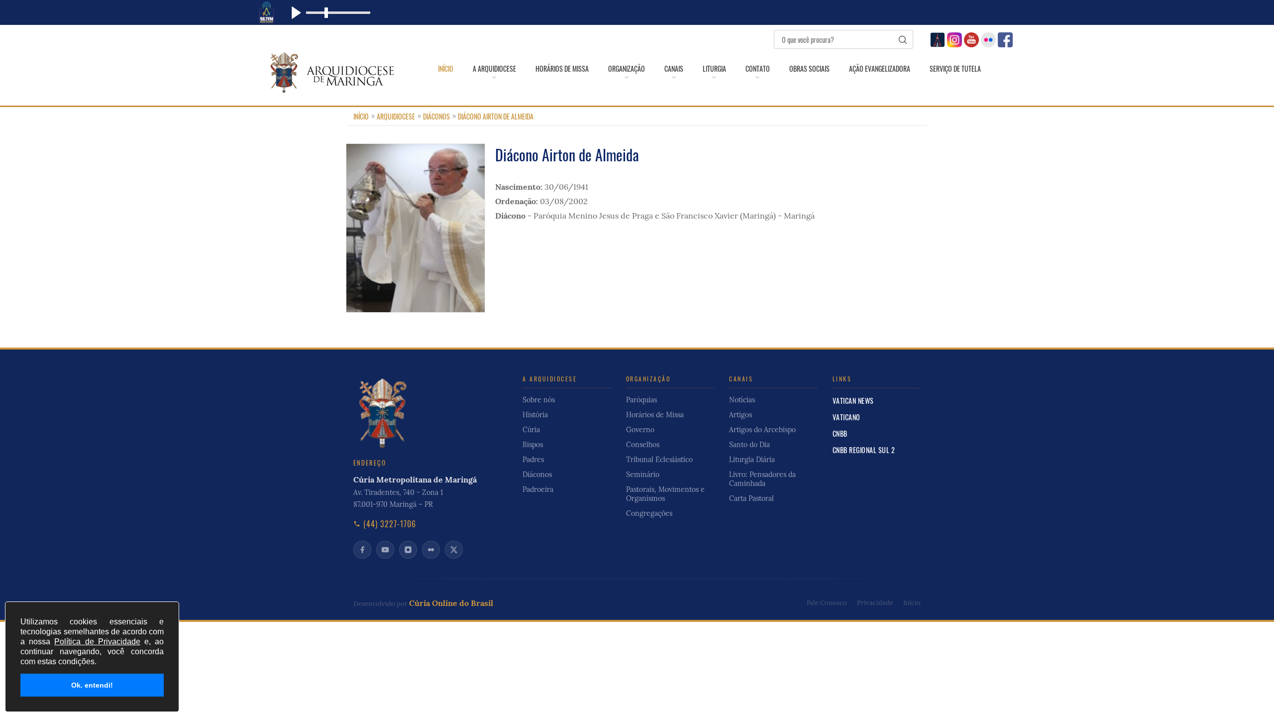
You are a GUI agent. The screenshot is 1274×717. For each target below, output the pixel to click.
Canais (673, 69)
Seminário (642, 474)
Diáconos (436, 116)
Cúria (531, 429)
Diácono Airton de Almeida (495, 116)
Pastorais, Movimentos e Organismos (665, 494)
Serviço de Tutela (955, 69)
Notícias (742, 399)
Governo (640, 429)
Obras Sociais (809, 69)
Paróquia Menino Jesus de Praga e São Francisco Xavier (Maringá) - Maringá (674, 216)
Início (445, 69)
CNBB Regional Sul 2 (864, 450)
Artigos (740, 414)
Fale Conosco (827, 602)
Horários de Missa (562, 69)
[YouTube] (970, 38)
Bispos (533, 444)
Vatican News (853, 400)
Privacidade (875, 602)
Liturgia (714, 69)
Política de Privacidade (97, 641)
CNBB (840, 433)
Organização (626, 69)
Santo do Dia (749, 444)
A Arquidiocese (494, 69)
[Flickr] (987, 38)
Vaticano (846, 417)
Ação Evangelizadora (879, 69)
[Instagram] (953, 38)
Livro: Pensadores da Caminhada (762, 479)
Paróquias (641, 399)
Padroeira (538, 489)
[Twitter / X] (454, 550)
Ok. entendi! (92, 685)
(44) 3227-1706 (389, 524)
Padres (533, 459)
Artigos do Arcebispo (762, 429)
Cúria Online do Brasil (451, 603)
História (535, 414)
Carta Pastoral (751, 498)
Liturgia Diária (752, 459)
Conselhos (642, 444)
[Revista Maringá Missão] (936, 38)
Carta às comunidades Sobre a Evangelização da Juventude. (721, 331)
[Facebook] (1004, 38)
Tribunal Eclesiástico (659, 459)
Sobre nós (539, 399)
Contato (757, 69)
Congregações (642, 335)
